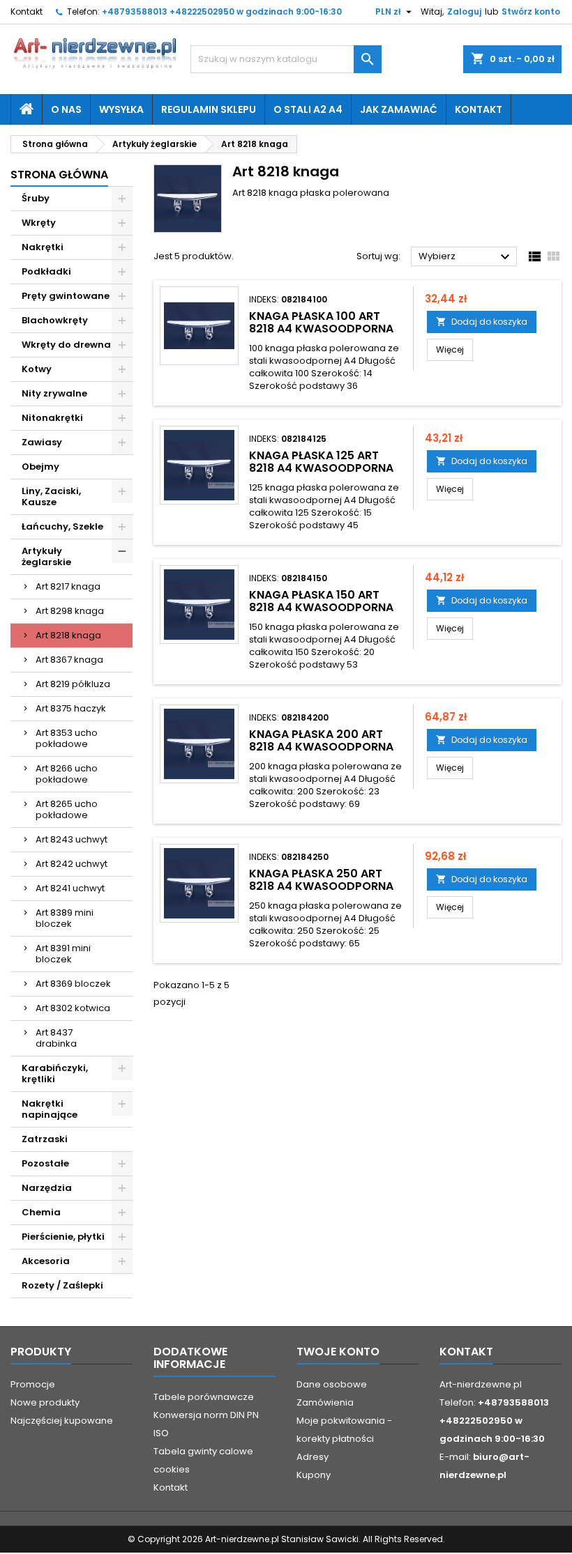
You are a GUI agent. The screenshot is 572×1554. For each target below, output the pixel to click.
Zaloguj (464, 11)
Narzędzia (47, 1187)
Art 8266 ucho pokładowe (67, 774)
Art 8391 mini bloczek (63, 953)
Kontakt (26, 11)
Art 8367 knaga (69, 659)
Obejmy (40, 466)
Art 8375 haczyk (71, 708)
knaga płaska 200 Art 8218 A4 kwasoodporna (321, 740)
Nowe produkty (45, 1402)
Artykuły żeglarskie (46, 556)
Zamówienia (325, 1402)
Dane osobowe (331, 1384)
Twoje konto (337, 1352)
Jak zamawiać (398, 109)
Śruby (36, 198)
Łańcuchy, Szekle (62, 526)
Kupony (313, 1475)
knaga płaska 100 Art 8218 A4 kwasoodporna (321, 322)
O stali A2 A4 (308, 109)
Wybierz (466, 257)
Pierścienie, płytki (63, 1236)
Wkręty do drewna (66, 344)
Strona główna (59, 175)
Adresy (312, 1456)
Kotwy (37, 369)
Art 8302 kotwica (73, 1008)
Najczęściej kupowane (61, 1420)
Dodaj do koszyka (481, 322)
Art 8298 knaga (70, 610)
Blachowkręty (55, 320)
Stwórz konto (531, 11)
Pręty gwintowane (66, 295)
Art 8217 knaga (68, 586)
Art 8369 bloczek (73, 983)
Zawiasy (42, 442)
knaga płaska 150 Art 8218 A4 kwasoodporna (321, 601)
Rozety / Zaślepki (62, 1285)
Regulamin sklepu (208, 109)
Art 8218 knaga (68, 635)
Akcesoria (46, 1261)
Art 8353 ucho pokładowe (67, 738)
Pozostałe (45, 1163)
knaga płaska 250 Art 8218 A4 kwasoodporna (321, 880)
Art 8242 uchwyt (71, 863)
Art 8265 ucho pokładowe (67, 809)
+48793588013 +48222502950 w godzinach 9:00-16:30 (222, 11)
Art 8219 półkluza (73, 684)
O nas (66, 109)
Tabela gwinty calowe (203, 1451)
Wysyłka (121, 109)
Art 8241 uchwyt (70, 888)
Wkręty (39, 222)
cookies (171, 1469)
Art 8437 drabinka (56, 1038)
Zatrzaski (45, 1139)
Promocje (32, 1384)
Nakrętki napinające (49, 1109)
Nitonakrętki (52, 417)
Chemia (41, 1212)
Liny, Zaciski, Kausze (51, 496)
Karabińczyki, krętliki (55, 1073)
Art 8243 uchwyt (71, 839)
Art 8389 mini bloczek (64, 918)
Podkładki (46, 271)
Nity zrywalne (54, 393)
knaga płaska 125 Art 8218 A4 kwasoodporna (321, 461)
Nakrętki (42, 247)
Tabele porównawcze (203, 1396)
